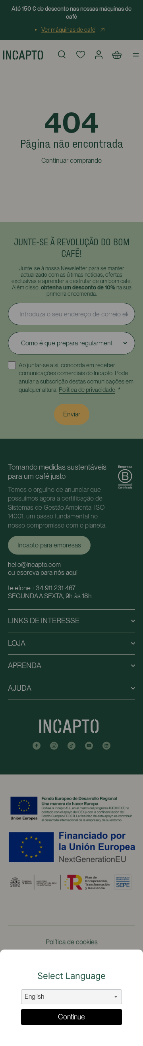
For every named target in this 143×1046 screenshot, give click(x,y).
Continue (71, 1017)
